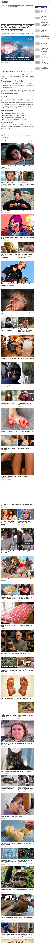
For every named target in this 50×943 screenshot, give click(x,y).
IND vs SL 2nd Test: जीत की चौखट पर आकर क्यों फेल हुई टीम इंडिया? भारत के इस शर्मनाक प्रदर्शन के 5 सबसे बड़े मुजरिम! (45, 69)
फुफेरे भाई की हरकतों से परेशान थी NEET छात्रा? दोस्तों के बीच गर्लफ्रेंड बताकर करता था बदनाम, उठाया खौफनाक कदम (45, 62)
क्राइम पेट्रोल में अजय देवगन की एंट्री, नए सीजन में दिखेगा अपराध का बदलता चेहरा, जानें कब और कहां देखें (45, 30)
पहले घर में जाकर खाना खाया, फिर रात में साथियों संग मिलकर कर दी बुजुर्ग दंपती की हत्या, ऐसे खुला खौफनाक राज (45, 37)
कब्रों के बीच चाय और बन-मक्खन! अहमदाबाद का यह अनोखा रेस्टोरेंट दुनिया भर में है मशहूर (45, 24)
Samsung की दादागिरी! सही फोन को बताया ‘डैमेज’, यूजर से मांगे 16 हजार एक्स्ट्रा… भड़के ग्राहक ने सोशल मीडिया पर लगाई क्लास (45, 56)
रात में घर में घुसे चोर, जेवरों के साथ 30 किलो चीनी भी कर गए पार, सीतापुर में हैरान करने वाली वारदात (44, 50)
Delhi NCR (7, 135)
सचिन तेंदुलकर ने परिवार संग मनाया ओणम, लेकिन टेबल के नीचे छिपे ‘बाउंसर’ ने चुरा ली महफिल (44, 18)
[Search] (49, 1)
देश (6, 5)
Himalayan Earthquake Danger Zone (20, 135)
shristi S (8, 62)
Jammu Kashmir (5, 137)
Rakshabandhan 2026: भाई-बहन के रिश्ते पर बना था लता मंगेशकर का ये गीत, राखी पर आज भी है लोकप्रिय (44, 44)
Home (3, 5)
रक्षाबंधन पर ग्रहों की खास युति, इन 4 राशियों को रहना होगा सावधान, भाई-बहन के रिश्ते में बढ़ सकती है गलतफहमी (44, 12)
